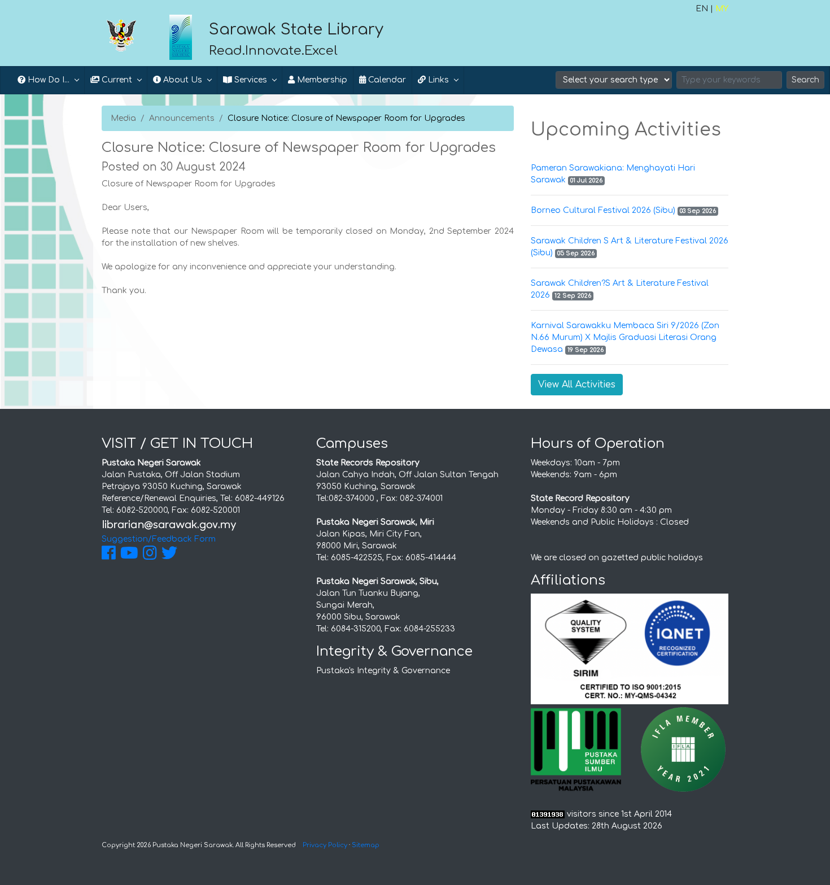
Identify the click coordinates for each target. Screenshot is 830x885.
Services (249, 80)
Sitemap (365, 845)
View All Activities (576, 385)
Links (437, 80)
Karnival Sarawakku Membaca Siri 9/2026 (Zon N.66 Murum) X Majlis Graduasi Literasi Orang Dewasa (625, 337)
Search (805, 80)
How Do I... (47, 80)
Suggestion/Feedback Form (159, 539)
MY (721, 9)
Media (123, 118)
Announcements (182, 118)
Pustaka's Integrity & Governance (383, 670)
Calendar (386, 80)
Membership (321, 80)
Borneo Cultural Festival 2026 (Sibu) (603, 210)
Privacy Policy (325, 845)
